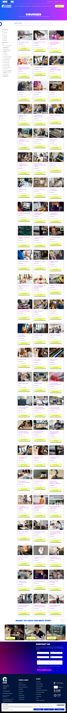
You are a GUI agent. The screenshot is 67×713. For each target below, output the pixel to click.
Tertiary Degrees (39, 683)
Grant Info (21, 693)
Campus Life (21, 691)
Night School (38, 688)
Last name (52, 651)
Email (38, 655)
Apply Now (21, 689)
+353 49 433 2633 (6, 691)
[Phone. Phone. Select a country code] (52, 657)
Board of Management (23, 686)
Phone (51, 655)
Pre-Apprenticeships (40, 692)
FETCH (37, 698)
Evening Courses (39, 685)
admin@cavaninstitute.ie (7, 693)
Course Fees (38, 696)
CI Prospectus (21, 699)
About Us (20, 682)
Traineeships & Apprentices (41, 690)
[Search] (64, 2)
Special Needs (21, 697)
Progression (38, 694)
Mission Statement (22, 684)
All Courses (38, 681)
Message (39, 659)
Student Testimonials (40, 700)
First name (39, 651)
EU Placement (21, 695)
